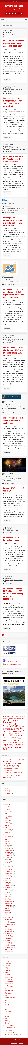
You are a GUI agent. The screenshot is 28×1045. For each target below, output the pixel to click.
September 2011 (9, 910)
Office (21, 479)
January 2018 (8, 832)
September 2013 (9, 877)
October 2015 (8, 839)
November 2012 (9, 887)
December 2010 (9, 923)
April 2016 (7, 838)
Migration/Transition (10, 733)
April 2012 (7, 898)
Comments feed (9, 792)
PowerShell (18, 737)
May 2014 (7, 862)
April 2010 (7, 928)
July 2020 (7, 818)
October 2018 (8, 825)
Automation (5, 718)
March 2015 (8, 848)
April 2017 (7, 834)
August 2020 (8, 817)
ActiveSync (20, 717)
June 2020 (7, 820)
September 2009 (9, 937)
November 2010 (9, 924)
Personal (6, 737)
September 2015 (9, 841)
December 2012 (9, 885)
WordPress (14, 1043)
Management (6, 149)
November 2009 (9, 933)
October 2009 (8, 935)
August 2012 (8, 891)
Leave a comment (9, 36)
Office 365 (8, 735)
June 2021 (7, 811)
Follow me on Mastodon (12, 661)
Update (15, 34)
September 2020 (9, 815)
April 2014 (7, 864)
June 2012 (7, 894)
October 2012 (8, 889)
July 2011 (7, 912)
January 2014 (8, 870)
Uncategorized (19, 742)
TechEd (13, 742)
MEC (24, 408)
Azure (9, 718)
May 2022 (7, 804)
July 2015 (7, 843)
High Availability (9, 986)
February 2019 (8, 824)
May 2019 (7, 822)
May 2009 (7, 940)
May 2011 (7, 914)
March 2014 (8, 866)
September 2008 (9, 951)
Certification (14, 718)
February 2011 (8, 919)
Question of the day (15, 149)
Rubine (21, 1043)
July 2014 (7, 859)
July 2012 (7, 892)
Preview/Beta (8, 739)
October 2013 (8, 875)
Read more (7, 79)
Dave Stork (8, 32)
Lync (18, 148)
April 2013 (7, 884)
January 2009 (8, 944)
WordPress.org (9, 793)
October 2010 (8, 926)
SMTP (18, 741)
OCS (19, 733)
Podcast (4, 410)
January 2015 (8, 852)
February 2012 (8, 901)
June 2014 (7, 861)
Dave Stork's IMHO (14, 5)
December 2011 (9, 905)
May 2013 (7, 882)
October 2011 (8, 908)
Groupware (16, 728)
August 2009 (8, 938)
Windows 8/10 (8, 1030)
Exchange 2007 (14, 208)
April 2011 (7, 915)
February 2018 (8, 831)
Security (10, 34)
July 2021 (7, 809)
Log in (6, 788)
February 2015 (8, 850)
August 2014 (8, 857)
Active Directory (9, 89)
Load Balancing (19, 730)
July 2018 (7, 827)
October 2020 (8, 813)
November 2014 (9, 855)
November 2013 (9, 873)
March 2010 (8, 930)
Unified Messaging (7, 744)
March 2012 (8, 900)
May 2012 (7, 896)
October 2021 (8, 808)
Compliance (21, 718)
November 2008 (9, 947)
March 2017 (8, 836)
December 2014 (9, 854)
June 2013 (7, 880)
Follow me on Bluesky (17, 664)
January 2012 (8, 903)
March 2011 (8, 917)
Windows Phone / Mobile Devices (12, 748)
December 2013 (9, 871)
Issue (6, 34)
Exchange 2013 (9, 148)
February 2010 (8, 931)
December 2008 (9, 945)
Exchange (17, 89)
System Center (6, 742)
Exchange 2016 (9, 981)
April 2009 (7, 942)
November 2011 (9, 907)
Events (6, 407)
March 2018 (8, 829)
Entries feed (8, 790)
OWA (21, 735)
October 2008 (8, 949)
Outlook (4, 480)
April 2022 (7, 806)
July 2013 (7, 878)
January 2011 (8, 921)
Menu (2, 19)
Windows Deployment (13, 746)
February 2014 (8, 868)
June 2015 (7, 845)
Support (5, 91)
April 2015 (7, 847)
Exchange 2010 (18, 339)
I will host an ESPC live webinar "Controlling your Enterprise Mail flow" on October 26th (13, 768)
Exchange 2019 (9, 728)
